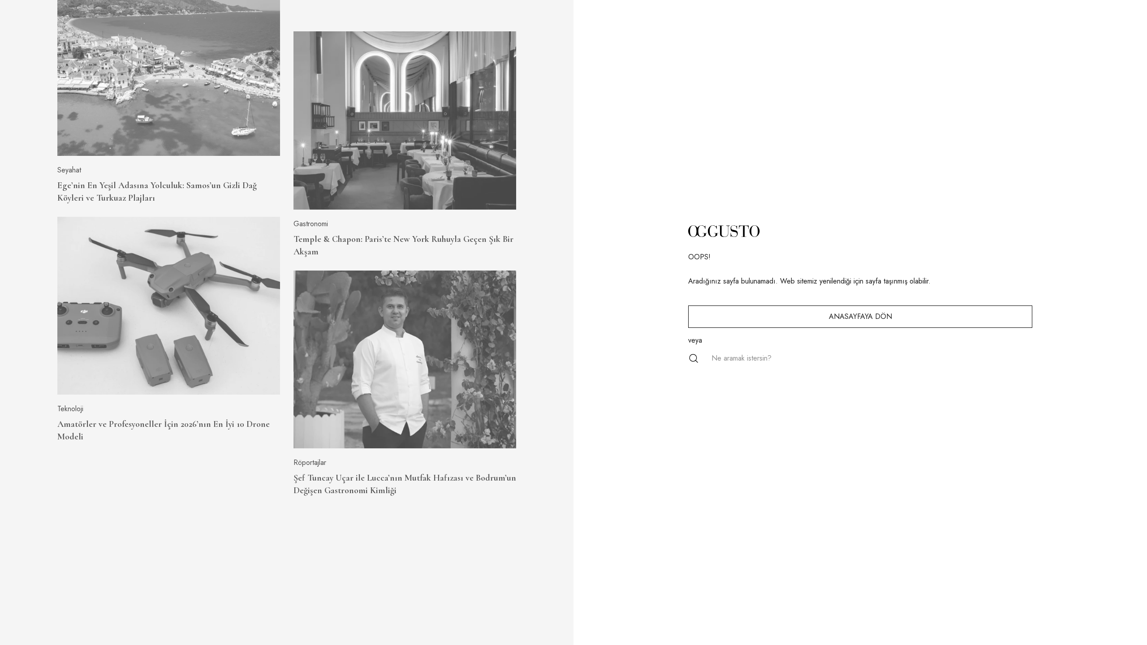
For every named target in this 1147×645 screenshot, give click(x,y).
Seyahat (69, 170)
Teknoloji (70, 409)
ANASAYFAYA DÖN (860, 316)
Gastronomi (310, 224)
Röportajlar (309, 462)
